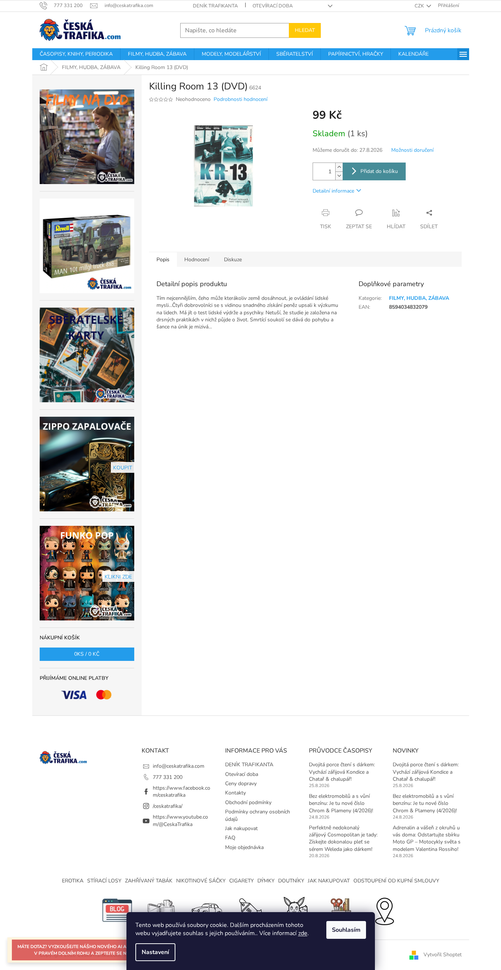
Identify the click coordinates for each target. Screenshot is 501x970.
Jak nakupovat (241, 828)
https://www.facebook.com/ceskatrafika (181, 791)
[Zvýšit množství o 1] (339, 167)
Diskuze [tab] (233, 259)
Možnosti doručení (412, 150)
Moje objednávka (244, 847)
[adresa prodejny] (384, 910)
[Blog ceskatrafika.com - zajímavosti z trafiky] (117, 910)
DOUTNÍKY (291, 880)
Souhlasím (346, 930)
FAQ (230, 837)
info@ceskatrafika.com (178, 766)
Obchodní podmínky (248, 802)
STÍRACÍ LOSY (104, 880)
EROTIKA (72, 880)
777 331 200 (167, 777)
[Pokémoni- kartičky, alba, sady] (295, 910)
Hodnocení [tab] (196, 259)
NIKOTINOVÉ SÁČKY (200, 880)
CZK (420, 6)
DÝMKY (265, 880)
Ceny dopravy (241, 783)
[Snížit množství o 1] (339, 175)
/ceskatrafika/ (167, 806)
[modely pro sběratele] (206, 910)
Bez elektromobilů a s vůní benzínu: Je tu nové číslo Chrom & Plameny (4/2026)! (341, 803)
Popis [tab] (162, 259)
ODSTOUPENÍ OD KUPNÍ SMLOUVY (396, 880)
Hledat (305, 30)
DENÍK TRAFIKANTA (215, 6)
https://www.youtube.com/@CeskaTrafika (180, 820)
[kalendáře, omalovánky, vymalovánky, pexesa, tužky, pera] (339, 910)
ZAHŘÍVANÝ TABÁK (148, 880)
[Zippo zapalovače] (161, 910)
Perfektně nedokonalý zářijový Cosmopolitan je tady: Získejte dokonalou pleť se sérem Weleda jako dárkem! (343, 838)
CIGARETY (241, 880)
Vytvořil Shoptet (442, 954)
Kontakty (235, 792)
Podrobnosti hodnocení (240, 99)
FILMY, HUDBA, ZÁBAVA (419, 298)
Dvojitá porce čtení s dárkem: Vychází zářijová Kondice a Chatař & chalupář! (342, 772)
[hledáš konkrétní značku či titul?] (250, 910)
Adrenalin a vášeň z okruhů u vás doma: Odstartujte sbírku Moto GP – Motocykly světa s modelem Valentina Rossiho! (427, 838)
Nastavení (155, 952)
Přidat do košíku (379, 171)
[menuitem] (76, 54)
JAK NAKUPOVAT (329, 880)
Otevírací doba (273, 6)
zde (302, 933)
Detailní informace (333, 190)
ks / (86, 654)
